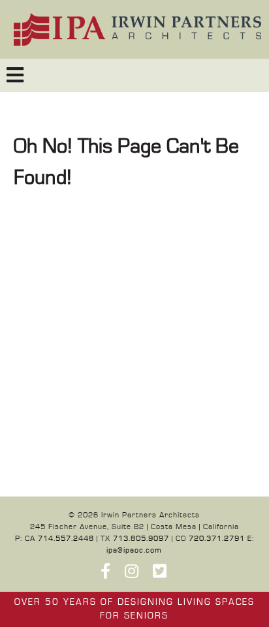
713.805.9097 (141, 538)
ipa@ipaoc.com (134, 550)
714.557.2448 (66, 538)
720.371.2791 (217, 538)
